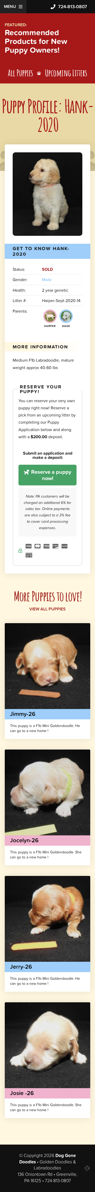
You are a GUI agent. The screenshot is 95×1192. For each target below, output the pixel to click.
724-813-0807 (72, 6)
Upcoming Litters (66, 72)
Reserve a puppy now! (50, 475)
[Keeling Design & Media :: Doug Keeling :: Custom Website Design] (87, 1168)
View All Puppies (47, 609)
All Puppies (20, 72)
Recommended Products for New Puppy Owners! (36, 41)
